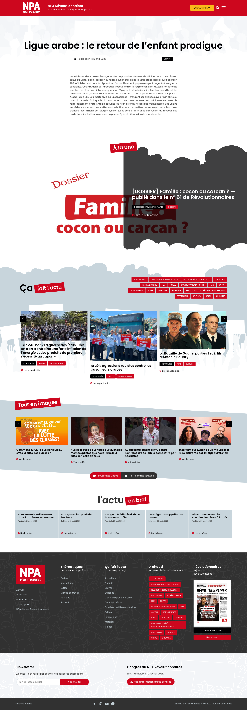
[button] (217, 8)
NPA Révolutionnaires (65, 6)
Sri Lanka (220, 296)
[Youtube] (106, 704)
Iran (212, 285)
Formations (111, 617)
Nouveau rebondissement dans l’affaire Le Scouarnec (36, 516)
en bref (137, 500)
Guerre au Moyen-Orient (193, 285)
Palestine (176, 290)
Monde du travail (70, 592)
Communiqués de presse (118, 597)
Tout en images (37, 403)
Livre (150, 290)
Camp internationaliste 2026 (165, 279)
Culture (189, 364)
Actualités (28, 363)
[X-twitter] (94, 704)
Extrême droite (150, 285)
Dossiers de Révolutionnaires (148, 207)
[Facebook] (112, 704)
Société (172, 207)
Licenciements (136, 290)
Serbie (208, 296)
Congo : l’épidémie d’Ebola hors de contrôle (122, 516)
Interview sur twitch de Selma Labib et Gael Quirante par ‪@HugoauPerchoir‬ (204, 451)
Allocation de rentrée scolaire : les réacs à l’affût (209, 516)
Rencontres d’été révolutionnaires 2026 (205, 290)
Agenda (109, 583)
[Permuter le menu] (223, 8)
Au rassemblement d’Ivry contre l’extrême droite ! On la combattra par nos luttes (150, 453)
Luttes (64, 587)
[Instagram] (100, 704)
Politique (65, 597)
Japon (222, 285)
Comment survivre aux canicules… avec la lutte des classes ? (39, 451)
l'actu (111, 500)
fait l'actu (49, 288)
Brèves (167, 59)
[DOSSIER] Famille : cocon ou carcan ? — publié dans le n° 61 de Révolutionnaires (184, 194)
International (57, 363)
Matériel (109, 621)
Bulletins (109, 592)
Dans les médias (113, 602)
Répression (182, 296)
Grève (173, 285)
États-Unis (220, 279)
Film (163, 285)
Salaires (197, 296)
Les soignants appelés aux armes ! (166, 516)
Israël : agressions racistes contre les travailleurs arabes (120, 367)
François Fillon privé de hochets (76, 516)
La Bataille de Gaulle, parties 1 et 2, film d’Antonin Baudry (192, 355)
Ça (26, 287)
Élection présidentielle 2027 (197, 279)
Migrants (162, 290)
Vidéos (108, 626)
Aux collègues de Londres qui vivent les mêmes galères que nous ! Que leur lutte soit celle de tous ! (96, 453)
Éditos (108, 612)
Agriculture (140, 279)
